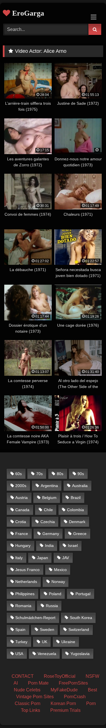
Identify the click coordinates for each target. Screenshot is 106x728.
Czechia (47, 521)
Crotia (20, 521)
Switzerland (78, 629)
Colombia (75, 509)
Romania (23, 605)
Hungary (23, 545)
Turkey (21, 641)
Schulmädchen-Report (35, 617)
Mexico (60, 569)
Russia (52, 605)
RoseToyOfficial (59, 676)
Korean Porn (63, 703)
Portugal (82, 593)
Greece (79, 533)
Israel (73, 545)
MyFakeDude (64, 689)
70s (39, 473)
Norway (58, 581)
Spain (20, 629)
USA (19, 653)
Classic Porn (27, 703)
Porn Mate (38, 683)
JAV (65, 557)
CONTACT (23, 676)
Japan (42, 557)
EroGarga (27, 13)
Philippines (24, 593)
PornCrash (75, 696)
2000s (20, 485)
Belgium (49, 497)
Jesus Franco (27, 569)
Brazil (76, 497)
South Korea (81, 617)
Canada (22, 509)
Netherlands (26, 581)
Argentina (49, 485)
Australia (80, 485)
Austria (21, 497)
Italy (19, 557)
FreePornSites (73, 683)
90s (80, 473)
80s (60, 473)
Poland (55, 593)
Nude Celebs (27, 689)
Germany (50, 533)
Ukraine (68, 641)
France (21, 533)
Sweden (47, 629)
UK (44, 641)
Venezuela (47, 653)
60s (18, 473)
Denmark (77, 521)
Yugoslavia (80, 653)
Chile (48, 509)
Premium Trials (65, 710)
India (49, 545)
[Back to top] (88, 711)
